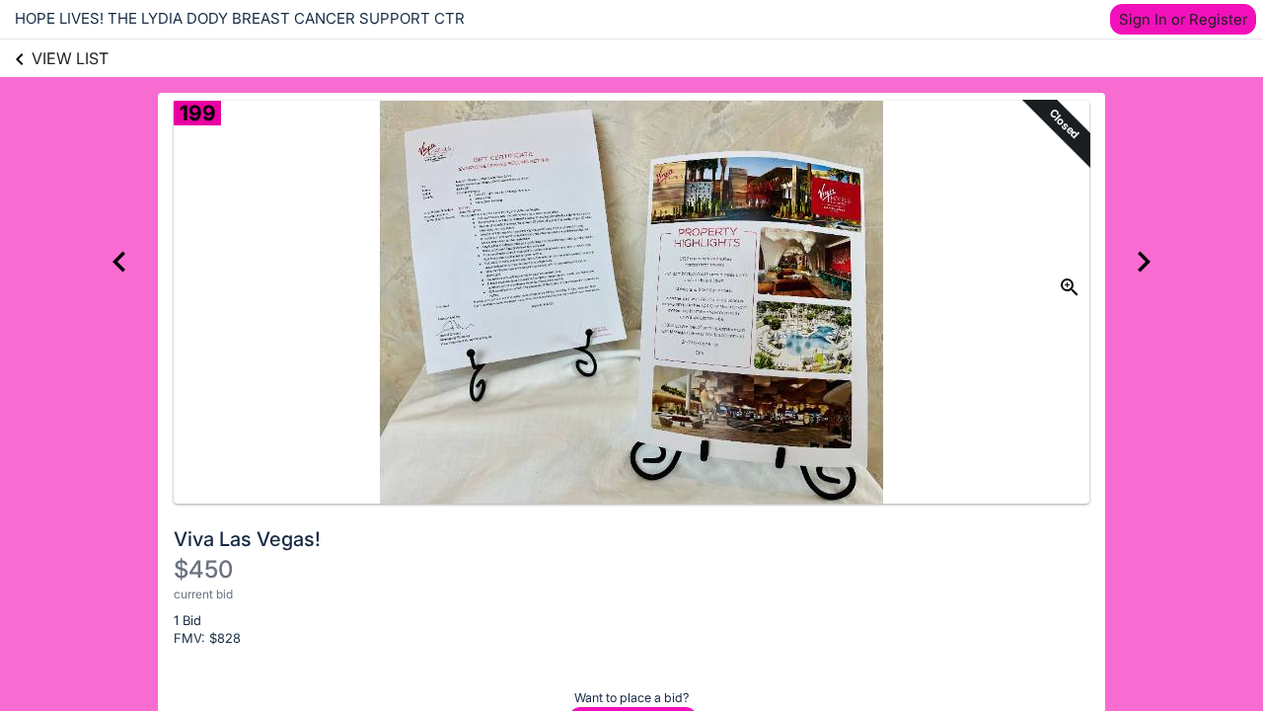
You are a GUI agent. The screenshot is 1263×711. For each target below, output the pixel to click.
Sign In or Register (1183, 19)
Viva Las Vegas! (247, 539)
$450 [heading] (203, 569)
